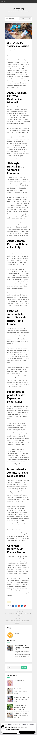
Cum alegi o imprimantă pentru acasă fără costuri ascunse (21, 715)
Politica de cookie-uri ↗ (11, 727)
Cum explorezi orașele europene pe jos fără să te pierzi (22, 647)
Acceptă (27, 732)
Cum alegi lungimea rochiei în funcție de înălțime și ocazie (21, 699)
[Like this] (8, 55)
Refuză (10, 732)
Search (24, 667)
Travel (9, 602)
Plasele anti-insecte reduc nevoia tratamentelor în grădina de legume (21, 707)
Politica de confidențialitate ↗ (12, 729)
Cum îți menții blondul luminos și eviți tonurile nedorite (20, 683)
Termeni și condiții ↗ (23, 727)
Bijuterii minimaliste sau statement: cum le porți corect (20, 691)
